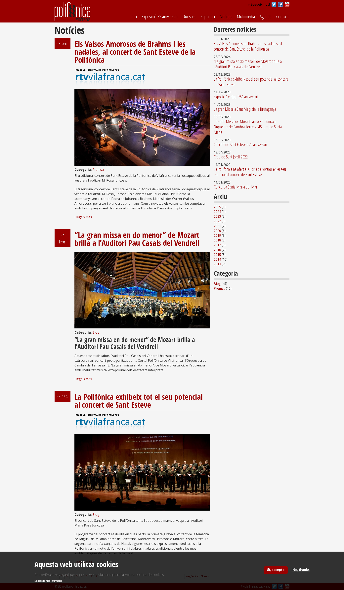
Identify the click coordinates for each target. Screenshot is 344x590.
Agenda (266, 16)
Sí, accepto (275, 570)
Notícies (226, 16)
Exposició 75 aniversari (160, 16)
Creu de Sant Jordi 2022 (231, 157)
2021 (217, 226)
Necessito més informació (48, 580)
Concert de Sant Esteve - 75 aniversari (240, 144)
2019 (217, 235)
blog (95, 332)
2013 (217, 264)
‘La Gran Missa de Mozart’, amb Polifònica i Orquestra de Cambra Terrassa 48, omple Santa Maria (248, 126)
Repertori (207, 16)
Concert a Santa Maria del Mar (235, 187)
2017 (217, 245)
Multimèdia (246, 16)
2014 (217, 259)
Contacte (282, 16)
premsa (98, 169)
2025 (217, 207)
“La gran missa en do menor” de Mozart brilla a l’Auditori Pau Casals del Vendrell (136, 238)
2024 (217, 211)
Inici (133, 16)
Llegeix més (83, 217)
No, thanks (301, 570)
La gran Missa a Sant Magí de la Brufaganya (245, 109)
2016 (217, 250)
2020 (217, 231)
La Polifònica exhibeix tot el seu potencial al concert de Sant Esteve (138, 400)
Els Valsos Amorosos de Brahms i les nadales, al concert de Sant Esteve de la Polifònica (135, 51)
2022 (217, 221)
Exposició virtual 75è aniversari (236, 97)
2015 (217, 254)
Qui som (189, 16)
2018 (217, 240)
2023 (217, 216)
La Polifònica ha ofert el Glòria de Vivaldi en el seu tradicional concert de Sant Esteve (250, 172)
